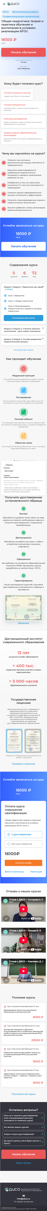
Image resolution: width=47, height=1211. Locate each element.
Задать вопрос (23, 1163)
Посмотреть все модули (23, 350)
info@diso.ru (23, 1199)
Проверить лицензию (23, 764)
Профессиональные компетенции (21, 16)
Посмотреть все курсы (23, 1094)
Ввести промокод (14, 872)
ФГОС (6, 12)
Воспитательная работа (25, 12)
